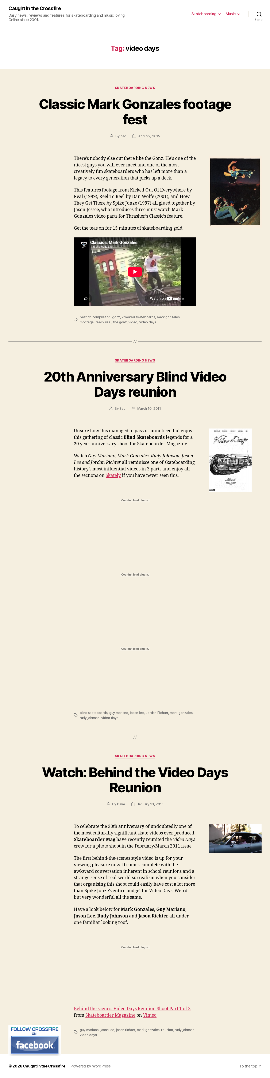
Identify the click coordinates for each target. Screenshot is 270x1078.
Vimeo (150, 1015)
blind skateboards (93, 713)
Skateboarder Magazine (110, 1015)
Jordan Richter (157, 713)
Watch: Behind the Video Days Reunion (135, 780)
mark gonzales (168, 317)
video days (147, 322)
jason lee (137, 713)
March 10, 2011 (149, 408)
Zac (123, 136)
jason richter (125, 1030)
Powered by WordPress (90, 1066)
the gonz (120, 322)
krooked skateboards (138, 317)
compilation (101, 317)
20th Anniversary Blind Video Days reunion (135, 384)
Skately (113, 475)
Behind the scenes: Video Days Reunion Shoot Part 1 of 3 (132, 1009)
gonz (116, 317)
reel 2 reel (103, 322)
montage (87, 322)
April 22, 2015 (149, 136)
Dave (121, 804)
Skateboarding (204, 14)
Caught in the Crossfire (34, 8)
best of (85, 317)
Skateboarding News (135, 88)
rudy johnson (90, 718)
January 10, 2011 (150, 804)
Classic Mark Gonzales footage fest (135, 111)
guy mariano (118, 713)
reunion (167, 1030)
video (132, 322)
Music (231, 14)
